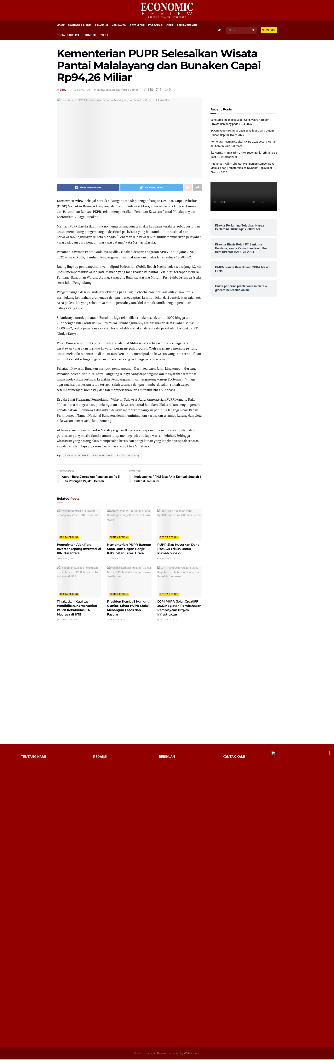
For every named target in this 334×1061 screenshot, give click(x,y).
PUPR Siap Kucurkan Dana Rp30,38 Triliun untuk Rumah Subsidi (178, 549)
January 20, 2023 (168, 558)
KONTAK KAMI (233, 757)
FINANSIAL (102, 25)
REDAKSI (100, 757)
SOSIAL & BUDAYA (68, 35)
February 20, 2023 (118, 558)
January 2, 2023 (82, 89)
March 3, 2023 (66, 558)
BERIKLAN (167, 757)
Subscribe (269, 30)
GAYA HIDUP (137, 25)
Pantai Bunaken (102, 455)
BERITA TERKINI (187, 25)
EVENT (104, 35)
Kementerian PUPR (76, 455)
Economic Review (155, 1053)
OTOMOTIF (89, 35)
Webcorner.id (192, 1053)
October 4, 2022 (168, 619)
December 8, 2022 (118, 619)
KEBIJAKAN (119, 25)
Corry (63, 89)
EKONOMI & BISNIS (80, 25)
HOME (61, 25)
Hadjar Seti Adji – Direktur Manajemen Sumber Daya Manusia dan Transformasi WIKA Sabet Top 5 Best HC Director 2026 (243, 168)
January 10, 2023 (68, 619)
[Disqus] (129, 682)
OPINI (170, 25)
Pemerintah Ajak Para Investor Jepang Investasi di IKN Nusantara (79, 549)
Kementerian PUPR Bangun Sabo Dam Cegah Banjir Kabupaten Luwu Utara (129, 549)
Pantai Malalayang (128, 455)
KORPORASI (155, 25)
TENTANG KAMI (33, 757)
